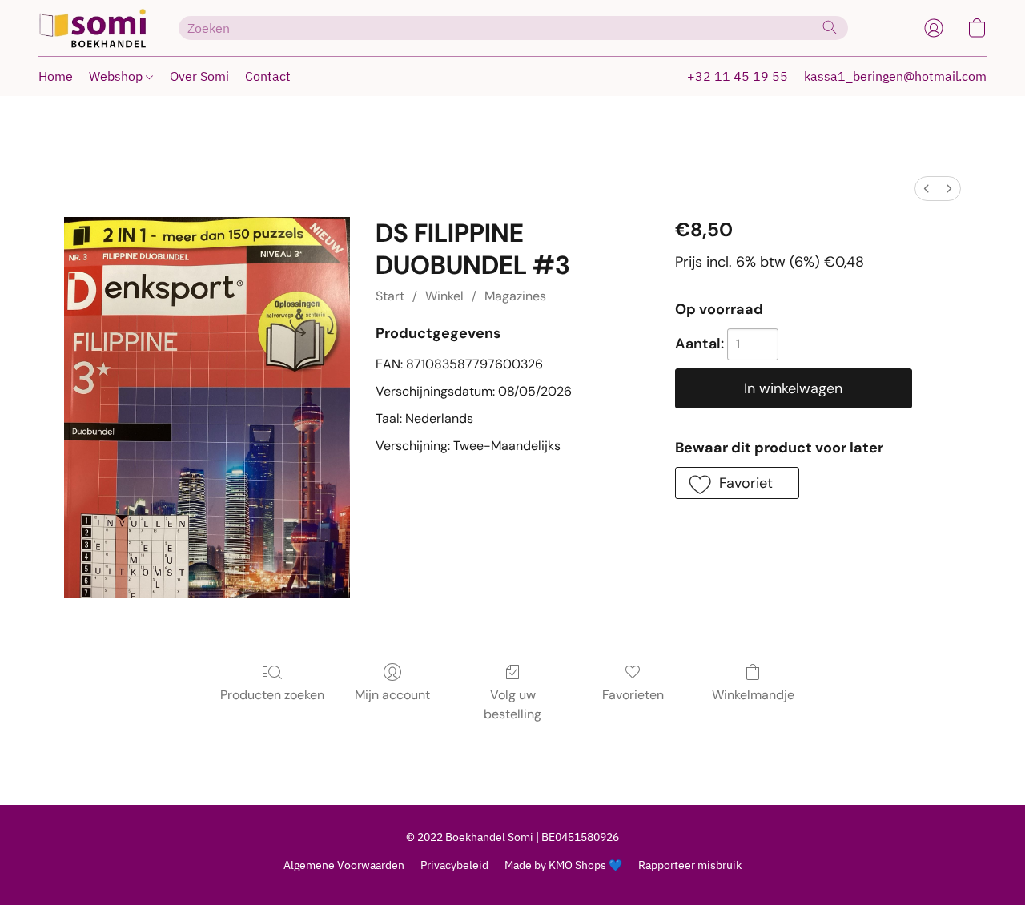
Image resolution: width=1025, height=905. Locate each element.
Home (55, 76)
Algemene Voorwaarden (343, 865)
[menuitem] (926, 188)
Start (390, 296)
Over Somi (199, 76)
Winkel (444, 296)
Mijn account (392, 694)
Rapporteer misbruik (690, 865)
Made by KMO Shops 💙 (563, 865)
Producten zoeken (272, 694)
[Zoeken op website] (830, 27)
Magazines (515, 296)
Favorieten (633, 694)
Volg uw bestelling (512, 704)
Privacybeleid (454, 865)
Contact (268, 76)
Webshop (117, 76)
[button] (92, 28)
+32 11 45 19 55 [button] (737, 76)
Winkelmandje (753, 694)
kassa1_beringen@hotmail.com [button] (895, 76)
